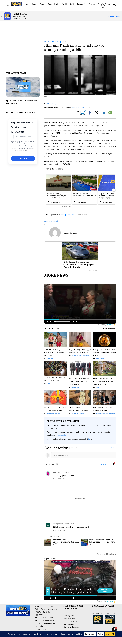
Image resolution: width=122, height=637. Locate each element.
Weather (34, 4)
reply (54, 478)
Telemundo (81, 4)
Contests (92, 4)
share (106, 478)
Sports (42, 4)
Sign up (111, 448)
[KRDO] (16, 4)
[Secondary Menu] (9, 4)
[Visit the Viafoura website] (111, 554)
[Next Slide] (113, 189)
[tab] (52, 464)
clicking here (62, 435)
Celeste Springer (52, 104)
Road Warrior (53, 4)
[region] (80, 501)
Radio (72, 4)
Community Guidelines (49, 609)
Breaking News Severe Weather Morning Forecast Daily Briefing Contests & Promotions (72, 621)
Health (64, 4)
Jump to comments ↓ (52, 221)
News (26, 4)
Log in (106, 448)
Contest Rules (41, 629)
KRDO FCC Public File (44, 618)
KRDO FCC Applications (44, 620)
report (111, 478)
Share (100, 4)
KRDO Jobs (40, 612)
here (89, 439)
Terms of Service (41, 606)
